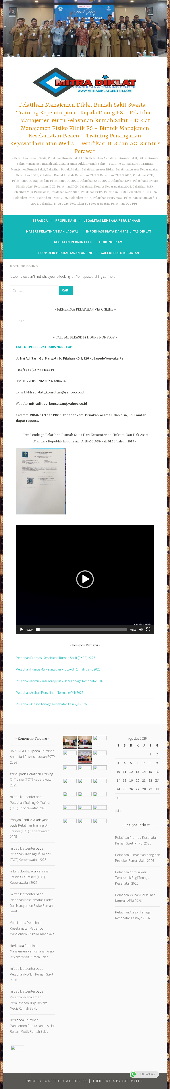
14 (144, 771)
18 (124, 780)
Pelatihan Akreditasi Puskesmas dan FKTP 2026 (32, 756)
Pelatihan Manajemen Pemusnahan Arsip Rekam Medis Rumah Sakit (32, 951)
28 (144, 789)
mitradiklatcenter (22, 796)
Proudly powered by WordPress (56, 1081)
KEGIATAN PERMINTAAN (73, 242)
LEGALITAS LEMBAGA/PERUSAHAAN (112, 220)
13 (137, 771)
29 (150, 789)
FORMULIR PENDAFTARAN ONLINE (65, 253)
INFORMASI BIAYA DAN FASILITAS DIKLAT (118, 231)
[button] (85, 579)
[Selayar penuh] (148, 629)
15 (150, 771)
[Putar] (21, 629)
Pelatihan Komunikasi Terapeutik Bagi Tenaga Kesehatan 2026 (60, 681)
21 (144, 780)
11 (124, 771)
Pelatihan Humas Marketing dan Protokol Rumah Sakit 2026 (58, 669)
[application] (85, 579)
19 (131, 780)
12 (131, 771)
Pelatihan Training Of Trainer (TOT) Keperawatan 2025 (31, 779)
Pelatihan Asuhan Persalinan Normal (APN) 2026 (49, 692)
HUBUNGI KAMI (111, 242)
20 (137, 780)
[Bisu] (141, 629)
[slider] (81, 629)
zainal (14, 774)
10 (118, 771)
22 (150, 780)
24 (118, 789)
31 (118, 798)
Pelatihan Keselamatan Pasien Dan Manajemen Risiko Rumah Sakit (32, 905)
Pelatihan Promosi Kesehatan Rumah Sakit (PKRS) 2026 (55, 657)
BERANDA (40, 220)
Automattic (132, 1081)
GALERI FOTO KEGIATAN (120, 253)
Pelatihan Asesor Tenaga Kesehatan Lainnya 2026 (51, 704)
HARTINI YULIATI (21, 751)
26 (131, 789)
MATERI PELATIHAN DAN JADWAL (52, 231)
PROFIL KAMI (65, 220)
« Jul (118, 810)
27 (137, 789)
